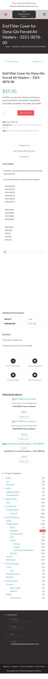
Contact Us (15, 666)
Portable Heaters (32, 403)
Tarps (8, 502)
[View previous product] (4, 61)
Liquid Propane (15, 588)
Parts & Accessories (27, 125)
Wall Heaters (10, 560)
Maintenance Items (13, 574)
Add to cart (26, 113)
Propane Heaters (12, 495)
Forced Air (15, 125)
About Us (6, 666)
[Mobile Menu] (44, 14)
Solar (12, 571)
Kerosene (17, 544)
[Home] (3, 47)
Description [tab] (24, 146)
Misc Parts (10, 577)
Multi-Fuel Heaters (12, 492)
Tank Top (13, 553)
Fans (7, 481)
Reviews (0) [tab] (24, 157)
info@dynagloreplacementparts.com (25, 644)
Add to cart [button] (24, 417)
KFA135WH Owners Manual (24, 429)
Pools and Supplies (12, 564)
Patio (12, 537)
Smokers (9, 557)
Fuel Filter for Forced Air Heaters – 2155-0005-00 (24, 451)
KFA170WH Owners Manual (24, 406)
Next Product (37, 61)
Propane (17, 547)
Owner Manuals (22, 403)
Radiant (12, 540)
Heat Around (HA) (16, 534)
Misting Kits (10, 485)
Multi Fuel (13, 591)
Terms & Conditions (27, 666)
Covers (8, 567)
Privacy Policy (40, 666)
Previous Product (12, 61)
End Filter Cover (12, 131)
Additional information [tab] (24, 151)
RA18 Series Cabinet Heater (24, 550)
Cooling (8, 478)
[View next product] (44, 61)
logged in (15, 346)
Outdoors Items (11, 499)
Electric (12, 528)
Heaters (8, 488)
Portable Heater (33, 131)
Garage (8, 521)
